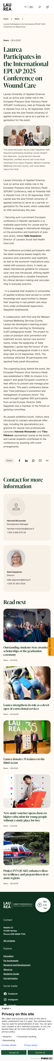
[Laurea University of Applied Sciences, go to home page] (7, 7)
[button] (47, 7)
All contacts (9, 940)
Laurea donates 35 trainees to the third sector (24, 760)
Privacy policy (31, 1045)
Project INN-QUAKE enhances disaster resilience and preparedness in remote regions (26, 874)
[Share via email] (40, 460)
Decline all (40, 1052)
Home (5, 19)
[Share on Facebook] (19, 460)
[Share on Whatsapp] (33, 460)
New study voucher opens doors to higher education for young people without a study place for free (25, 816)
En (31, 6)
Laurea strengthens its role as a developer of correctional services (26, 706)
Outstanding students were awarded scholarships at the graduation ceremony (26, 651)
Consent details (9, 1045)
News (17, 19)
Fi (25, 6)
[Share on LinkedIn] (26, 460)
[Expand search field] (39, 7)
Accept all (13, 1052)
